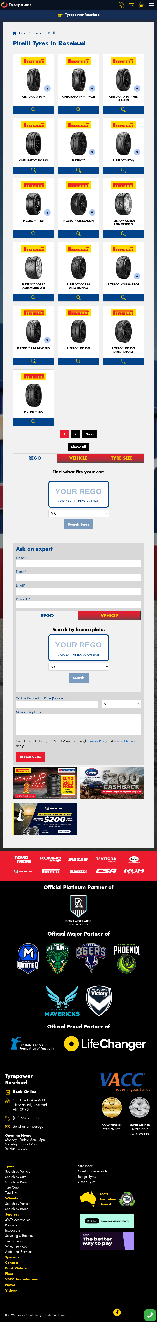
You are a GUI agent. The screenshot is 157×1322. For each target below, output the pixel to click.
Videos (11, 1290)
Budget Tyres (87, 1176)
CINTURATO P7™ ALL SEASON (123, 98)
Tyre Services (14, 1241)
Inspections (12, 1230)
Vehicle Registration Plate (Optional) (41, 698)
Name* (21, 558)
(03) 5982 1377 (26, 1118)
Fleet (9, 1273)
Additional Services (18, 1252)
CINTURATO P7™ (33, 96)
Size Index (85, 1166)
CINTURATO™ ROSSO (33, 160)
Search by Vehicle (17, 1171)
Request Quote (30, 757)
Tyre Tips (11, 1193)
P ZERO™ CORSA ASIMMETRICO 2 (33, 286)
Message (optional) (29, 712)
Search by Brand (16, 1182)
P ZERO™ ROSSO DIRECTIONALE (123, 350)
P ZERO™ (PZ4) (123, 160)
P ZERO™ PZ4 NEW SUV (33, 348)
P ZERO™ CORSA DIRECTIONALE (78, 286)
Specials (12, 1257)
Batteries (11, 1225)
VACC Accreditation (21, 1279)
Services (12, 1214)
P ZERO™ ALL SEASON (78, 221)
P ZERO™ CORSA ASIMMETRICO (123, 222)
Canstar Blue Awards (92, 1171)
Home (21, 33)
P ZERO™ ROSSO (78, 348)
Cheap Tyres (86, 1182)
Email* (21, 585)
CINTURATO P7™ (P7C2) (78, 96)
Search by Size (15, 1177)
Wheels (11, 1198)
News (10, 1285)
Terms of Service (125, 741)
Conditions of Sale (54, 1315)
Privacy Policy (98, 741)
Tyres (9, 1166)
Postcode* (23, 599)
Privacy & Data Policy (29, 1315)
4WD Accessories (17, 1220)
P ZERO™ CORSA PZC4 (123, 284)
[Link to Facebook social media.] (117, 1312)
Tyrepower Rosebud (82, 14)
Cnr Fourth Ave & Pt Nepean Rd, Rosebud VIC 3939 (30, 1105)
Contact (11, 1262)
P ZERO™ (78, 160)
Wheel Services (16, 1246)
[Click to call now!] (121, 5)
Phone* (21, 572)
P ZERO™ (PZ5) (33, 221)
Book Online (16, 1268)
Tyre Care (12, 1187)
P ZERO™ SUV (33, 412)
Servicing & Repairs (19, 1236)
